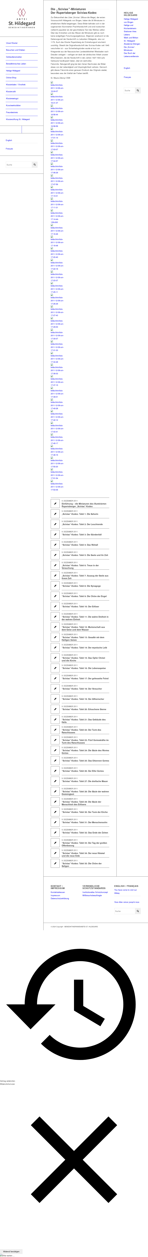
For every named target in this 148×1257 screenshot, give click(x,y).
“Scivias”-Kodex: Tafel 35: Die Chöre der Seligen (82, 864)
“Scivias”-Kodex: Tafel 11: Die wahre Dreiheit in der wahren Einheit (85, 618)
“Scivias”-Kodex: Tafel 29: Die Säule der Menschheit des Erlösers (81, 803)
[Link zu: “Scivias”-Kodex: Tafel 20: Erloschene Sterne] (55, 709)
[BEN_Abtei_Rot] (22, 18)
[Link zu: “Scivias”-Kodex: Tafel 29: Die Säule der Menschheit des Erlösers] (55, 801)
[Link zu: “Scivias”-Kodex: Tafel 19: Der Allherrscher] (55, 698)
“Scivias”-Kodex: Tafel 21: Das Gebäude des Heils (84, 721)
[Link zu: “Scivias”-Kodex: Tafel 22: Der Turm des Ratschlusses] (55, 729)
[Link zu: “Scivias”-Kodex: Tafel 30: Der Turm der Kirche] (55, 811)
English (9, 140)
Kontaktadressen (58, 892)
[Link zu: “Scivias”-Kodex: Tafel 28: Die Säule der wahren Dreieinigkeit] (55, 791)
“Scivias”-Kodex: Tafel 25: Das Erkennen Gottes (85, 760)
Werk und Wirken (131, 37)
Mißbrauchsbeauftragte (92, 895)
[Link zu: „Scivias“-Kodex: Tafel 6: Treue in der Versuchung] (55, 565)
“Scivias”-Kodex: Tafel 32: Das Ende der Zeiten (85, 832)
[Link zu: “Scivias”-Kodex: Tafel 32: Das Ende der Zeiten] (55, 832)
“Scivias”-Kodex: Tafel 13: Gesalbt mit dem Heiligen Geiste (83, 638)
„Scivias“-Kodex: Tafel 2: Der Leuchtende (82, 524)
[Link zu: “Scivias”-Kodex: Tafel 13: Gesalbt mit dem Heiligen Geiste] (55, 637)
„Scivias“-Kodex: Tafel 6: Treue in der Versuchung (80, 566)
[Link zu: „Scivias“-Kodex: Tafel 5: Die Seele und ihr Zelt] (55, 555)
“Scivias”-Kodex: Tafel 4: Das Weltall (80, 544)
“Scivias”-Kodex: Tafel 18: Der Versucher (82, 688)
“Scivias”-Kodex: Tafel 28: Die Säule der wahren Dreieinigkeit (85, 792)
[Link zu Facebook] (11, 129)
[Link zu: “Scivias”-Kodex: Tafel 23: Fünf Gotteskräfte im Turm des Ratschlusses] (55, 740)
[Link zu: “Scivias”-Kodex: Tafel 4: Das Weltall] (55, 544)
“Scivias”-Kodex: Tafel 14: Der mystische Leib (84, 647)
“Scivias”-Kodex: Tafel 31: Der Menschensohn (84, 822)
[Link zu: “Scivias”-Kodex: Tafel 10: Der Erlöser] (55, 606)
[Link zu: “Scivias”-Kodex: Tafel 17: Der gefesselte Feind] (55, 678)
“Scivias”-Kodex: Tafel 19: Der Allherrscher (83, 698)
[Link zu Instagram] (32, 129)
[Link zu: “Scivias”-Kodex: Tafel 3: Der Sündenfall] (55, 534)
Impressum (55, 895)
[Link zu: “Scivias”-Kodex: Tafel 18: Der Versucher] (55, 688)
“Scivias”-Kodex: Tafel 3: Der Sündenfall (82, 534)
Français (9, 148)
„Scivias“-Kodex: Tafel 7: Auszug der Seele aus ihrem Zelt (85, 577)
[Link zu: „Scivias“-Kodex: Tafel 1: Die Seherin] (55, 513)
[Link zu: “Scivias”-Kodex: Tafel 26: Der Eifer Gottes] (55, 770)
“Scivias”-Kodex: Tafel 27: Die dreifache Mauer (85, 781)
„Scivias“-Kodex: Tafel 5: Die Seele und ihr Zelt (85, 555)
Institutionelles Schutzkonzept (95, 892)
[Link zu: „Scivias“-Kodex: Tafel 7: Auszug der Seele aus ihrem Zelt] (55, 575)
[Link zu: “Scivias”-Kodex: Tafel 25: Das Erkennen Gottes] (55, 760)
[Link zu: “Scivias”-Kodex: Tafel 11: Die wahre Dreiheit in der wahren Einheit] (55, 616)
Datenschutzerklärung (60, 898)
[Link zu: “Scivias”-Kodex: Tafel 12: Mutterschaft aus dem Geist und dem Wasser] (55, 626)
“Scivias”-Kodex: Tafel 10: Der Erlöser (80, 606)
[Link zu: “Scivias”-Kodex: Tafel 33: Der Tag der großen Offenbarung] (55, 842)
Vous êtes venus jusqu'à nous (126, 902)
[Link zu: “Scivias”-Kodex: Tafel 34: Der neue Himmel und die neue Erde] (55, 853)
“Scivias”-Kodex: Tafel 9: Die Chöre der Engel (84, 596)
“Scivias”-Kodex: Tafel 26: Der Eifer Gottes (83, 770)
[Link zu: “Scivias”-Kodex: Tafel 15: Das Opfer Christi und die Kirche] (55, 657)
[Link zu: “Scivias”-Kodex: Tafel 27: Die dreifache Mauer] (55, 781)
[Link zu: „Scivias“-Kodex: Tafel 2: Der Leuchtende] (55, 524)
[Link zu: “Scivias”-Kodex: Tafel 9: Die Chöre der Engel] (55, 596)
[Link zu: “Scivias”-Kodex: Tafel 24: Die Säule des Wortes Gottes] (55, 750)
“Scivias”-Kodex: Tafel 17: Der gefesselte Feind (85, 678)
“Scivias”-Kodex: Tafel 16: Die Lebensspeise (84, 668)
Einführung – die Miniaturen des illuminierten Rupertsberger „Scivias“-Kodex (84, 505)
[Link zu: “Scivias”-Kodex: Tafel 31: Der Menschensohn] (55, 822)
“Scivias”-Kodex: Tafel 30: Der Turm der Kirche (85, 812)
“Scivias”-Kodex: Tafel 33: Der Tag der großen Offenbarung (84, 844)
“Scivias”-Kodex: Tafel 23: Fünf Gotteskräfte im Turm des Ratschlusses (85, 741)
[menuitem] (22, 43)
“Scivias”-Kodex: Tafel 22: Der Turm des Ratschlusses (81, 731)
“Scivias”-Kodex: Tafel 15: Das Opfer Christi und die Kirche (83, 659)
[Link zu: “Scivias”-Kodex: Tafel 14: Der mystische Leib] (55, 647)
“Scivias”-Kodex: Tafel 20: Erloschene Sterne (84, 709)
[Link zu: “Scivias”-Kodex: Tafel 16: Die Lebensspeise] (55, 668)
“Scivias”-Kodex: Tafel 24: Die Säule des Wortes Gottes (85, 751)
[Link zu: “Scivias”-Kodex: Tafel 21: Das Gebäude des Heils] (55, 719)
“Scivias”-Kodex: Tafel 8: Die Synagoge (81, 585)
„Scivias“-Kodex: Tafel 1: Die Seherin (80, 513)
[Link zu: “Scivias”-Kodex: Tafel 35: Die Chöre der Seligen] (55, 863)
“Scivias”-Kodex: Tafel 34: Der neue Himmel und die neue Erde (83, 854)
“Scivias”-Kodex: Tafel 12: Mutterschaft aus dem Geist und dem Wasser (83, 628)
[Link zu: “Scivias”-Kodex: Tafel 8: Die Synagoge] (55, 585)
